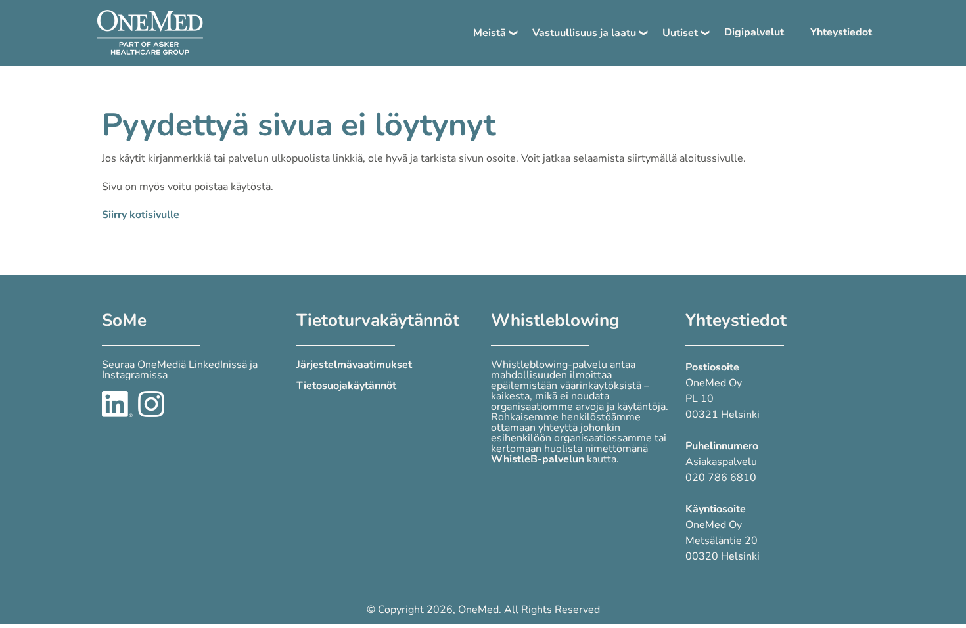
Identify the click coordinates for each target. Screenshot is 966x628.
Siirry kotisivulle (140, 215)
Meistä (489, 33)
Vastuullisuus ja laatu (584, 33)
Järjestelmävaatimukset (354, 364)
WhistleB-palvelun (537, 459)
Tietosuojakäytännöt (346, 385)
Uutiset (680, 33)
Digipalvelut (754, 32)
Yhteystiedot (841, 32)
